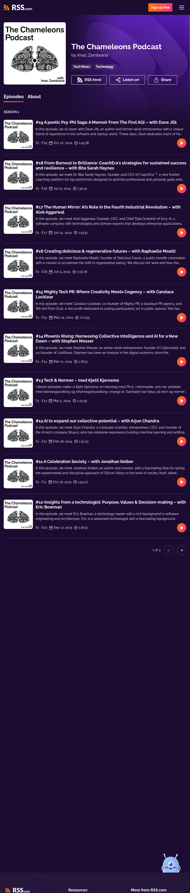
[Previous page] (168, 550)
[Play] (181, 143)
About (34, 96)
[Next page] (181, 550)
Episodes (14, 96)
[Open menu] (181, 7)
